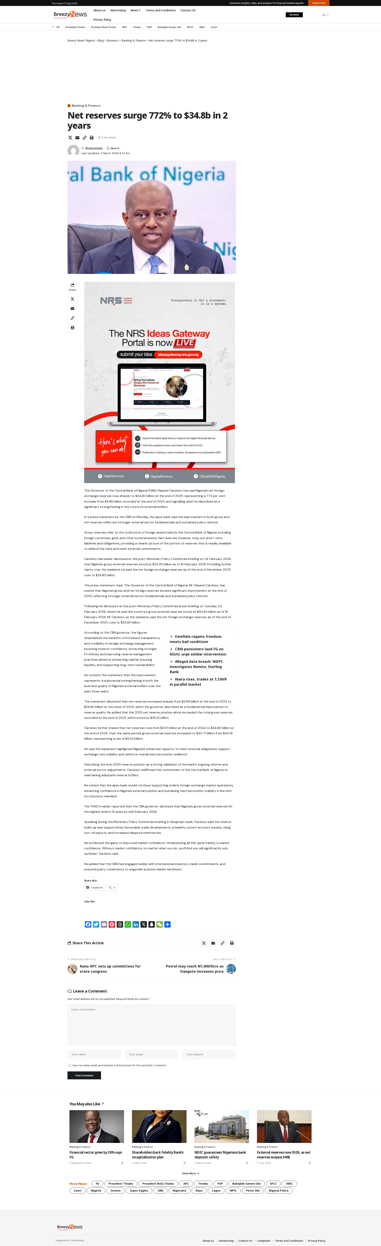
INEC (202, 27)
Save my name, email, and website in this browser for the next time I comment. (119, 1065)
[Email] (77, 137)
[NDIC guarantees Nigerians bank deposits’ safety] (221, 1126)
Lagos (216, 1190)
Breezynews (94, 148)
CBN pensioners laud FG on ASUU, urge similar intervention (198, 651)
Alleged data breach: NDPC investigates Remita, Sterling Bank (196, 666)
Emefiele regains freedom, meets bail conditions (196, 639)
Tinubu (137, 27)
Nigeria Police (279, 1190)
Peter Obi (253, 1190)
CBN (160, 1190)
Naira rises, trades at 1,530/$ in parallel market (198, 682)
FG (58, 27)
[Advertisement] (151, 72)
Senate (116, 1190)
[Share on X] (70, 137)
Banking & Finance (86, 105)
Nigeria (96, 1190)
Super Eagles (139, 1190)
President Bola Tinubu (103, 27)
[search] (316, 15)
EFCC (190, 27)
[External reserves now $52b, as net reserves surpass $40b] (284, 1126)
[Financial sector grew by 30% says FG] (96, 1126)
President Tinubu (75, 27)
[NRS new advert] (159, 382)
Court (214, 27)
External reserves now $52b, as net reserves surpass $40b (283, 1154)
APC (124, 27)
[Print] (91, 137)
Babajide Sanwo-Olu (169, 27)
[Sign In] (308, 15)
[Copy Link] (84, 137)
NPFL (233, 1190)
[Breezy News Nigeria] (69, 1227)
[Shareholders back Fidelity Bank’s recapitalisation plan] (159, 1126)
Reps (199, 1190)
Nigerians (179, 1190)
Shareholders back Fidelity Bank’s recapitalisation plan (158, 1154)
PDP (149, 27)
